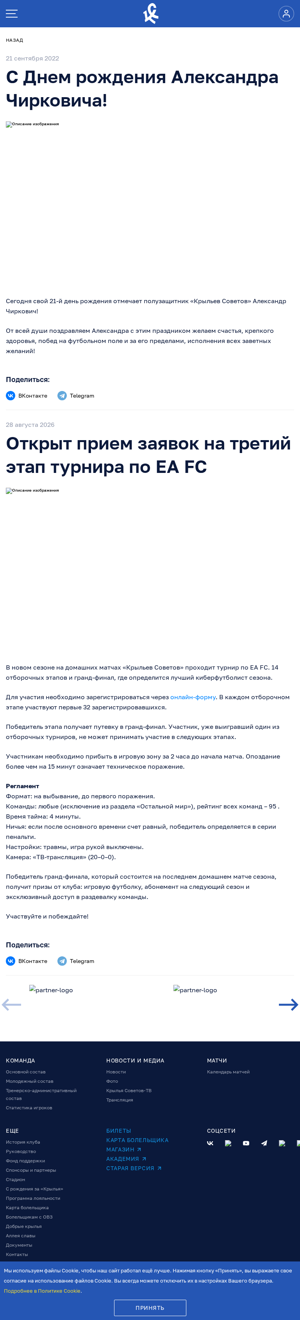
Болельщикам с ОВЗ (29, 1217)
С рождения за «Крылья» (34, 1189)
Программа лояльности (33, 1198)
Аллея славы (21, 1235)
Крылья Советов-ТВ (129, 1090)
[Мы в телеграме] (264, 1143)
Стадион (15, 1179)
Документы (19, 1245)
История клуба (23, 1142)
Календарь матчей (228, 1072)
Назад (14, 40)
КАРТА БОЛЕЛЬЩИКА (137, 1140)
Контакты (17, 1254)
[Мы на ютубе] (246, 1143)
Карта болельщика (27, 1207)
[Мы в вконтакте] (210, 1143)
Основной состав (26, 1072)
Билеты (118, 1130)
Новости (116, 1072)
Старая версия (130, 1168)
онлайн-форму (193, 697)
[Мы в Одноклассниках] (228, 1143)
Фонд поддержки (25, 1161)
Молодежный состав (30, 1081)
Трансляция (119, 1100)
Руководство (21, 1151)
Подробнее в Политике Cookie (42, 1291)
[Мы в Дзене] (282, 1143)
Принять (150, 1307)
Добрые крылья (24, 1226)
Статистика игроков (29, 1107)
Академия (122, 1158)
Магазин (120, 1149)
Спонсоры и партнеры (31, 1170)
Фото (112, 1081)
